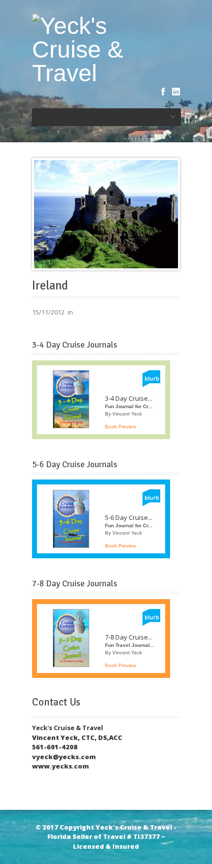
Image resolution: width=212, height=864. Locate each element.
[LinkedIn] (176, 92)
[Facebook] (163, 92)
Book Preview (120, 426)
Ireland (50, 285)
